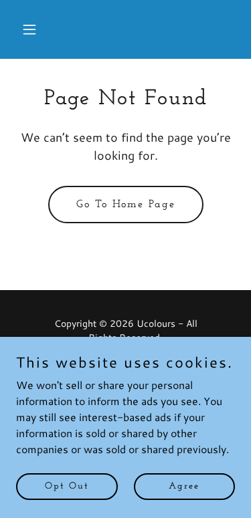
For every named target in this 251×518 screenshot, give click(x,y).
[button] (32, 29)
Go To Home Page (125, 204)
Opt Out (67, 486)
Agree (184, 486)
